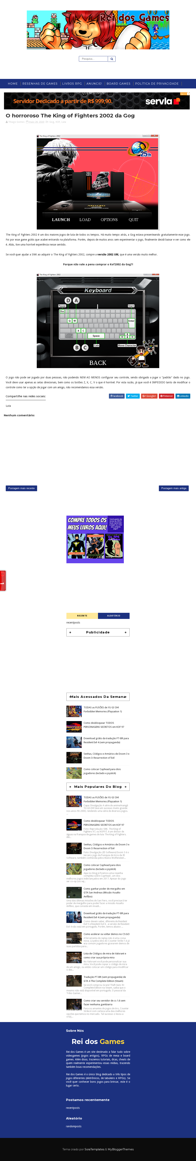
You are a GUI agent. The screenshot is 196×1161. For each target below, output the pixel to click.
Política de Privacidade (157, 83)
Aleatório (113, 616)
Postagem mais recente (21, 488)
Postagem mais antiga (173, 488)
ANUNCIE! (94, 83)
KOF (58, 121)
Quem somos (93, 93)
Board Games (119, 83)
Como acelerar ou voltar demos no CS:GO (107, 1048)
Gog (51, 121)
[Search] (112, 59)
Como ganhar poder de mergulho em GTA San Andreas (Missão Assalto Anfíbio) (104, 1007)
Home (13, 83)
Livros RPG (72, 83)
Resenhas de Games (40, 83)
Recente (82, 616)
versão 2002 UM (107, 254)
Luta (63, 121)
